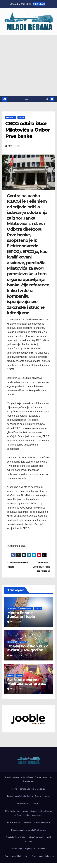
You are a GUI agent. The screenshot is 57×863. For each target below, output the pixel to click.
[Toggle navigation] (26, 99)
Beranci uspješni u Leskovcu (32, 789)
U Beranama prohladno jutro (15, 856)
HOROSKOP (12, 642)
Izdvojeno (12, 608)
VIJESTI (21, 117)
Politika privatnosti (41, 822)
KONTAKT (35, 803)
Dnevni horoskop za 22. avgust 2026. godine (28, 648)
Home (14, 789)
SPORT (11, 675)
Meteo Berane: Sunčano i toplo (21, 614)
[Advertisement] (28, 65)
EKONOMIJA (11, 117)
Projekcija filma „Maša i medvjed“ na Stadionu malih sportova (28, 839)
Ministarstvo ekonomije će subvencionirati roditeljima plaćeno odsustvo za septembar (28, 813)
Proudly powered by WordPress (19, 777)
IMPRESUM (22, 803)
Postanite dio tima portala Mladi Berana (28, 830)
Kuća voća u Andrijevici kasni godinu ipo (41, 566)
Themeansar (28, 781)
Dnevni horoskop (42, 796)
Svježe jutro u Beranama (36, 849)
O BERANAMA (14, 822)
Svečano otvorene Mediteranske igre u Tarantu (25, 683)
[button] (47, 99)
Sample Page (16, 849)
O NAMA (27, 822)
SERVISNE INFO (26, 608)
